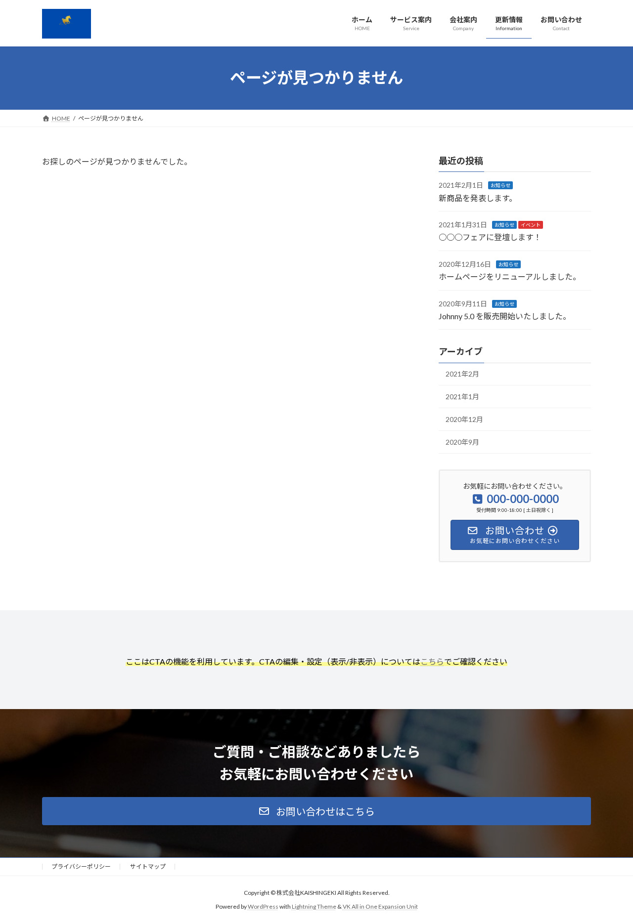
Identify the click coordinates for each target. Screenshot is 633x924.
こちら (432, 661)
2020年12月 (464, 419)
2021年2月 (462, 374)
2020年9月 (462, 442)
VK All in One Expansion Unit (380, 906)
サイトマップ (148, 866)
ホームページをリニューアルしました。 (510, 276)
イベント (531, 225)
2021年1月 (462, 396)
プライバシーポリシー (81, 866)
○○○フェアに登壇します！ (490, 237)
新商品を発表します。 (478, 198)
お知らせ (500, 185)
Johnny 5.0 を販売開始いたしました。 (505, 316)
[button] (316, 811)
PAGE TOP (608, 888)
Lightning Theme (314, 906)
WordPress (263, 906)
